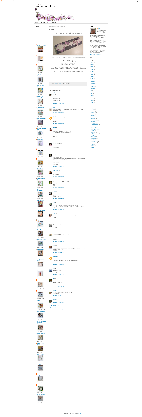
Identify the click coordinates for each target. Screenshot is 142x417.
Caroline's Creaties (41, 239)
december (93, 81)
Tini (53, 278)
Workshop (93, 145)
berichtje (92, 111)
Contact (48, 22)
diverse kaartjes (94, 117)
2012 (92, 78)
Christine (55, 180)
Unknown (55, 256)
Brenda (54, 116)
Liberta (54, 127)
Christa (54, 299)
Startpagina (37, 22)
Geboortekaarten (94, 124)
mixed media (93, 136)
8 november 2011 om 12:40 (58, 274)
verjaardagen (93, 142)
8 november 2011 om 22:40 (58, 302)
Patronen (43, 22)
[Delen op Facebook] (68, 83)
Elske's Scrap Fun (41, 333)
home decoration (94, 126)
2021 (92, 62)
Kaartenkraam (56, 170)
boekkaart (93, 114)
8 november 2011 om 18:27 (58, 295)
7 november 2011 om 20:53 (58, 187)
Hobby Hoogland (40, 229)
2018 (92, 67)
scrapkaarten (93, 138)
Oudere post (83, 307)
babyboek (93, 108)
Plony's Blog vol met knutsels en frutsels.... (41, 322)
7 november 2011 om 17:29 (58, 112)
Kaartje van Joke (45, 6)
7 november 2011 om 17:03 (58, 103)
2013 (92, 76)
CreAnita (39, 364)
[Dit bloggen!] (65, 83)
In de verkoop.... (55, 22)
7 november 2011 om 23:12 (58, 252)
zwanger (92, 147)
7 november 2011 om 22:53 (58, 229)
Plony (54, 202)
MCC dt (92, 135)
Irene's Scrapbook (41, 270)
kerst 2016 (93, 130)
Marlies (54, 290)
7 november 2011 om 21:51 (58, 219)
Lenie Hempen (56, 232)
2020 (92, 64)
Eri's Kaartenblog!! (41, 200)
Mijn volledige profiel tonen (95, 54)
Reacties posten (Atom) (60, 309)
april (92, 95)
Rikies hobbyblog (41, 311)
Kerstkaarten (93, 132)
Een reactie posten (55, 305)
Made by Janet (40, 290)
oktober (92, 84)
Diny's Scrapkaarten (41, 118)
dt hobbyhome (94, 120)
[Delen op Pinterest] (69, 83)
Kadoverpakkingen (95, 129)
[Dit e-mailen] (64, 83)
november (93, 83)
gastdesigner (93, 123)
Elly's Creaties (40, 168)
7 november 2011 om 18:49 (58, 123)
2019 (92, 66)
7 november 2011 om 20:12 (58, 176)
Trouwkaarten (94, 139)
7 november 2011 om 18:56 (58, 138)
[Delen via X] (66, 83)
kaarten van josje (41, 158)
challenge (93, 115)
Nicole (54, 107)
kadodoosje (93, 127)
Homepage (68, 307)
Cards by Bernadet (41, 210)
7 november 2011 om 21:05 (58, 198)
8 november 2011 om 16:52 (58, 286)
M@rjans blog (40, 139)
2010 (92, 102)
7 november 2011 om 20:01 (58, 166)
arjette (54, 213)
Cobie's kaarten (40, 249)
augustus (93, 88)
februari (92, 98)
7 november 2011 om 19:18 (58, 149)
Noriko (54, 92)
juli (91, 90)
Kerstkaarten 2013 (94, 133)
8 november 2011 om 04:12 (58, 264)
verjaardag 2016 (94, 141)
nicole (54, 153)
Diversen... (93, 118)
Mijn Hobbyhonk (40, 220)
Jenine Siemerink (41, 64)
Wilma (54, 245)
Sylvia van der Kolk (57, 142)
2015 (92, 73)
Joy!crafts (39, 384)
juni (92, 91)
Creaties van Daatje (41, 55)
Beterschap (93, 112)
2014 (92, 74)
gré (53, 223)
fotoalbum (93, 121)
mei (92, 93)
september (93, 86)
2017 (92, 69)
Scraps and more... (41, 394)
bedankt (92, 109)
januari (92, 100)
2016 (92, 71)
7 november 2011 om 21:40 (58, 209)
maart (92, 97)
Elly (53, 268)
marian (54, 191)
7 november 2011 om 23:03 (58, 241)
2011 (92, 80)
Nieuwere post (53, 307)
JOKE (99, 28)
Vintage (92, 144)
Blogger (79, 413)
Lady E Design (40, 354)
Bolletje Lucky (40, 149)
